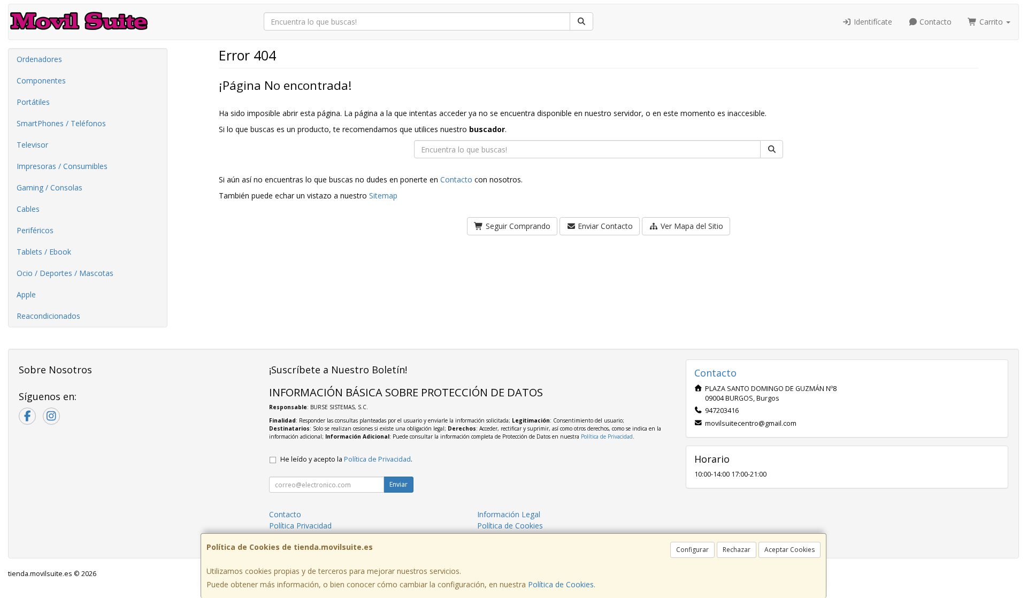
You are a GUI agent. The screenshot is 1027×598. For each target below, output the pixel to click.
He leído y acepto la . (346, 459)
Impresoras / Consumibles (62, 166)
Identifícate (872, 22)
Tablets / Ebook (44, 252)
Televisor (32, 145)
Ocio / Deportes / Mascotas (65, 273)
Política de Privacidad (607, 436)
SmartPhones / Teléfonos (61, 123)
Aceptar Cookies (789, 549)
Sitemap (383, 195)
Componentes (41, 80)
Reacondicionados (48, 316)
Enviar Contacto (604, 226)
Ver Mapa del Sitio (690, 226)
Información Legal (508, 514)
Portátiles (33, 102)
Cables (28, 209)
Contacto (934, 22)
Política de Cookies (561, 584)
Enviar (398, 484)
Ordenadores (39, 59)
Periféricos (35, 230)
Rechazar (736, 549)
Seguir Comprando (517, 226)
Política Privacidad (300, 525)
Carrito (991, 22)
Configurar (692, 549)
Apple (26, 294)
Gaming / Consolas (49, 187)
